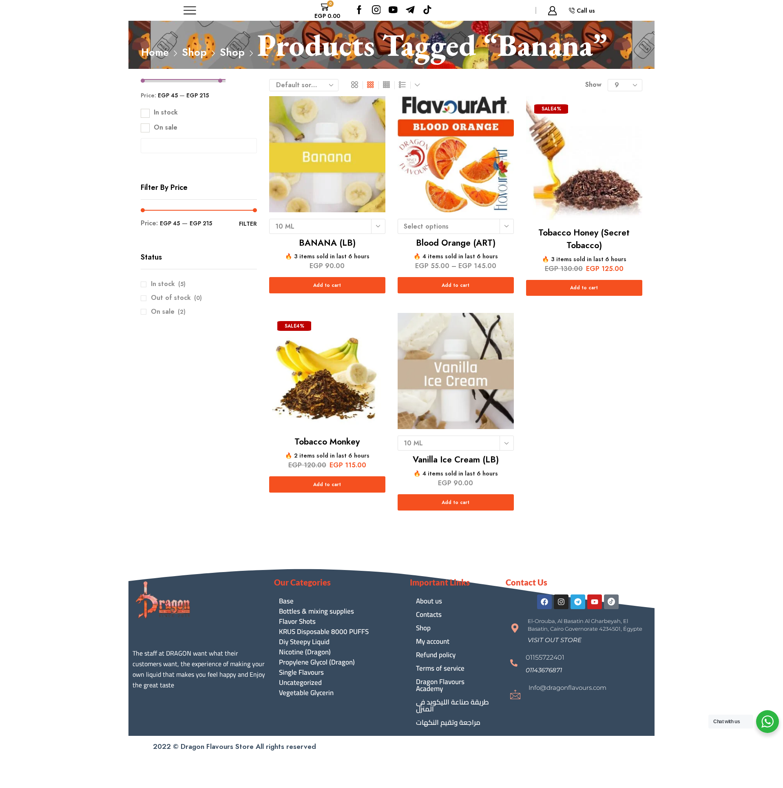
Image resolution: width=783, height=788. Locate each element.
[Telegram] (578, 601)
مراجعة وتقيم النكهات (448, 722)
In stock (166, 112)
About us (429, 601)
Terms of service (440, 668)
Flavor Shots (297, 621)
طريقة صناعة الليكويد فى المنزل (452, 705)
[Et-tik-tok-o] (611, 601)
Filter (248, 224)
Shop (194, 52)
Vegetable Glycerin (306, 693)
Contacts (429, 614)
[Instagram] (376, 10)
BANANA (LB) (327, 243)
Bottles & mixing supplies (316, 611)
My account (432, 641)
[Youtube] (393, 10)
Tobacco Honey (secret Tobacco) (584, 239)
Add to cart (327, 285)
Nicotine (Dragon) (305, 652)
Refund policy (436, 654)
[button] (555, 640)
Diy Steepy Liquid (304, 642)
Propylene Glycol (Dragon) (317, 662)
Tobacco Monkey (327, 442)
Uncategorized (300, 683)
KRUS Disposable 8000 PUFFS (324, 632)
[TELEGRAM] (410, 10)
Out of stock (176, 297)
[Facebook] (359, 10)
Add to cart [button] (584, 287)
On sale (165, 127)
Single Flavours (301, 672)
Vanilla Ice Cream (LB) (456, 459)
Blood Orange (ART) (455, 243)
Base (286, 601)
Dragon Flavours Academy (440, 685)
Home (155, 52)
